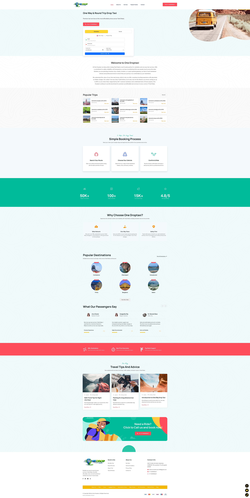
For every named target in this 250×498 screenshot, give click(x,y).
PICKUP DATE (88, 48)
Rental (120, 31)
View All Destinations (161, 256)
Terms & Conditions (130, 465)
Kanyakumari (153, 275)
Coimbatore (96, 275)
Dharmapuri (125, 275)
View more (106, 103)
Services (126, 4)
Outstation (96, 31)
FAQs (99, 487)
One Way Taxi (111, 463)
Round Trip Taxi (111, 465)
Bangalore (125, 292)
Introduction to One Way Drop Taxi (153, 398)
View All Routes (111, 470)
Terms (104, 487)
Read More (87, 407)
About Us (118, 4)
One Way (101, 35)
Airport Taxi (110, 468)
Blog (157, 487)
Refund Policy (150, 487)
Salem (153, 292)
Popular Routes (134, 4)
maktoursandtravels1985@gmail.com (158, 469)
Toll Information (141, 487)
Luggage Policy (111, 487)
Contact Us (128, 470)
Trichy (96, 292)
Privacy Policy (129, 468)
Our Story (128, 463)
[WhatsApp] (247, 486)
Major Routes (132, 487)
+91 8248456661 (153, 471)
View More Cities (125, 299)
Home (112, 4)
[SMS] (247, 490)
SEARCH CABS (104, 53)
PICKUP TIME (108, 48)
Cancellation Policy (122, 487)
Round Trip (109, 35)
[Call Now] (247, 495)
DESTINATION (89, 43)
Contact (143, 4)
